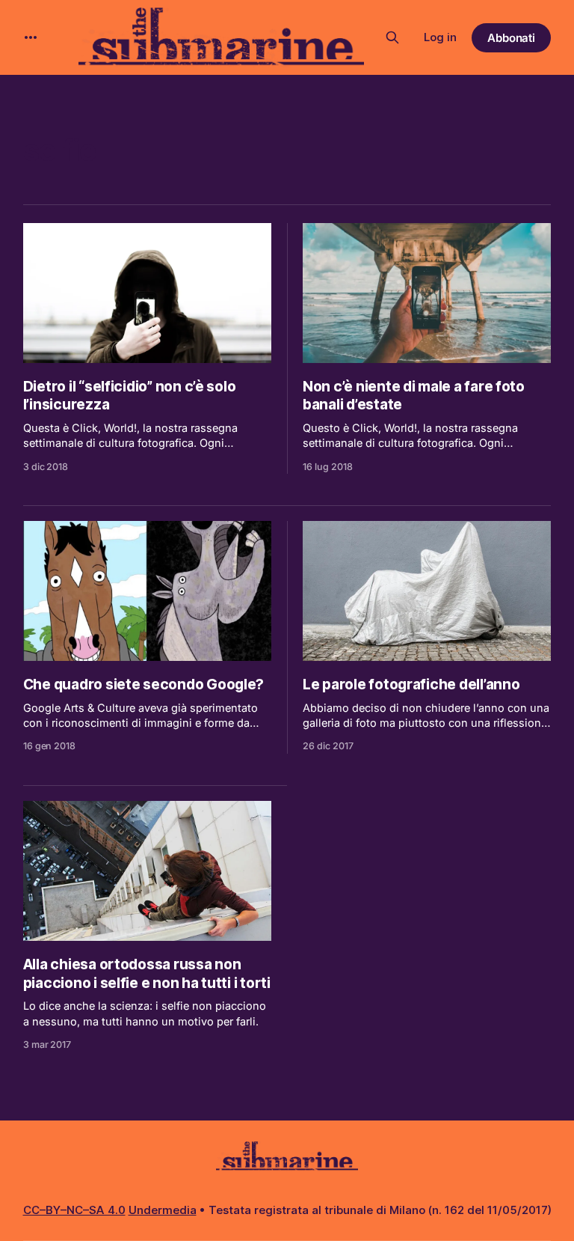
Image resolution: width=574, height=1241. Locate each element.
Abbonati (511, 38)
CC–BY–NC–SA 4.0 (74, 1210)
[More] (31, 37)
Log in (440, 37)
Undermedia (163, 1210)
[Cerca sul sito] (392, 37)
